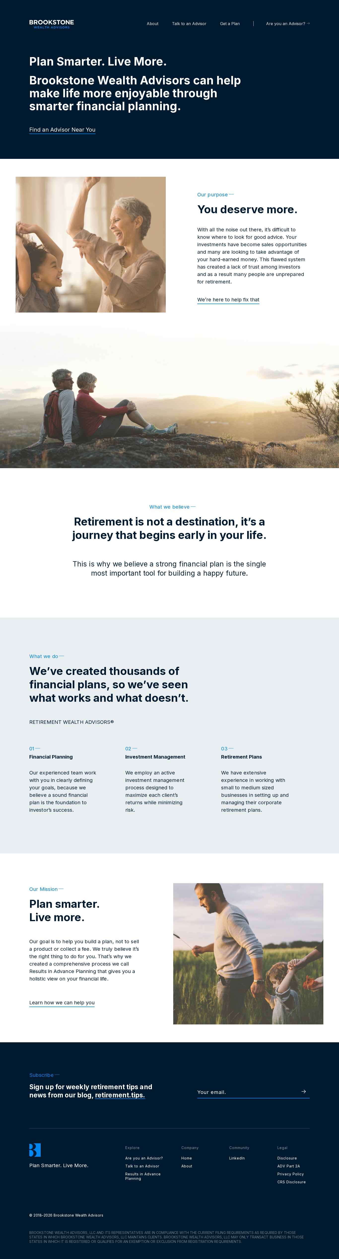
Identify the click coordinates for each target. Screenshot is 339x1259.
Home (186, 1158)
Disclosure (287, 1158)
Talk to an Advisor (189, 23)
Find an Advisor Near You (62, 129)
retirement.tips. (120, 1095)
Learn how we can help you (62, 1003)
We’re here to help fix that (228, 300)
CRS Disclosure (291, 1182)
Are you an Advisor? (285, 23)
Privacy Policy (290, 1174)
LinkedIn (237, 1158)
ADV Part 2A (288, 1166)
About (152, 23)
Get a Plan (230, 23)
